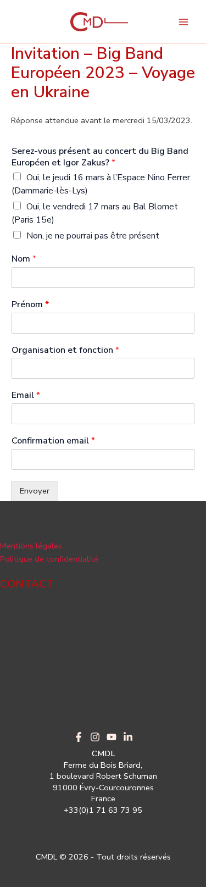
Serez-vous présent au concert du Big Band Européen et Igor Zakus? (100, 157)
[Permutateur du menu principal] (183, 22)
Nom (24, 259)
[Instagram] (95, 737)
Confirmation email (53, 441)
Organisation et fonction (65, 350)
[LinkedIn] (128, 737)
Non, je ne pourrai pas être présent (92, 236)
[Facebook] (78, 737)
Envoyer (34, 490)
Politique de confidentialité (49, 558)
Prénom (30, 305)
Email (26, 395)
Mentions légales (31, 545)
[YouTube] (111, 737)
